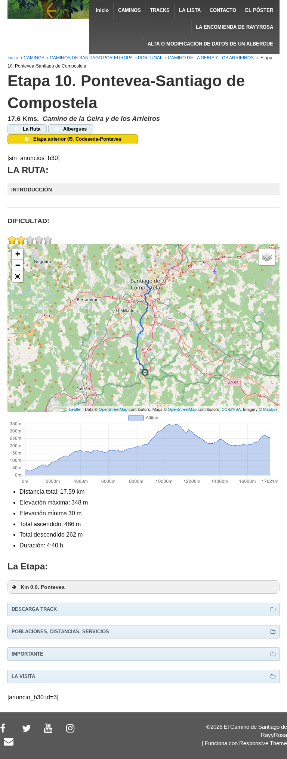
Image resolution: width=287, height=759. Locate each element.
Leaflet (75, 409)
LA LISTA (190, 10)
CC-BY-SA (231, 409)
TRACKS (160, 10)
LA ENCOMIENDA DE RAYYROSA (234, 27)
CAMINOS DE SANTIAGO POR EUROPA (91, 57)
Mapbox (270, 409)
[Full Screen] (17, 276)
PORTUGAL (150, 57)
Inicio (102, 10)
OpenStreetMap (113, 409)
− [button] (17, 265)
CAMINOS (129, 10)
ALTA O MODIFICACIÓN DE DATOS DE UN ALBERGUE (210, 44)
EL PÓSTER (259, 10)
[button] (143, 189)
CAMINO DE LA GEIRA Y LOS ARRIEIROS (211, 57)
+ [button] (17, 254)
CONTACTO (223, 10)
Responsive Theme (263, 743)
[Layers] (267, 257)
